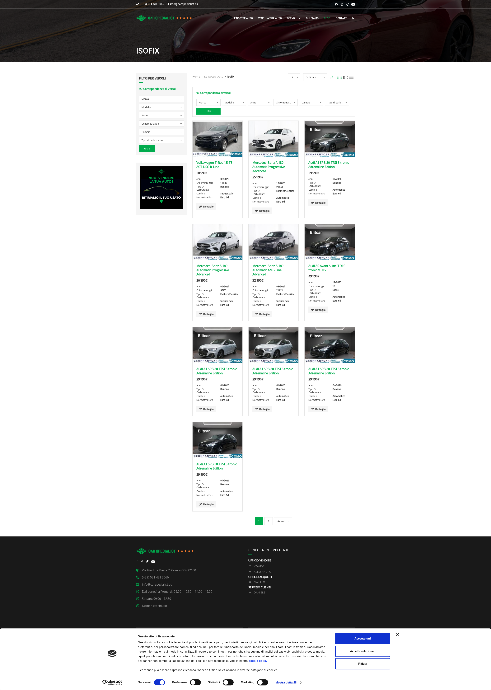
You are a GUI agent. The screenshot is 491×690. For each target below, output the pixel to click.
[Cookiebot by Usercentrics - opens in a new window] (112, 682)
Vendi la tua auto (270, 18)
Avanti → (283, 521)
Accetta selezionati (362, 651)
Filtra (147, 148)
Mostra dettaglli (286, 682)
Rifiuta (362, 663)
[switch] (195, 682)
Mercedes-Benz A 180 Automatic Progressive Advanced (268, 166)
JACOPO (258, 565)
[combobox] (161, 99)
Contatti (342, 18)
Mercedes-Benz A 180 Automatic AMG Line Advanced (267, 270)
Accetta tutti (362, 638)
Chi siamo (312, 18)
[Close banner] (397, 634)
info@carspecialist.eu (184, 4)
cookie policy (258, 660)
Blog (327, 18)
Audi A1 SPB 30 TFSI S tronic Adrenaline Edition (328, 164)
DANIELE (259, 592)
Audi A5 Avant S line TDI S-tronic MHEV (327, 268)
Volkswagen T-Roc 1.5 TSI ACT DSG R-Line (214, 164)
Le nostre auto (243, 18)
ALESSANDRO (262, 571)
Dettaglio (208, 206)
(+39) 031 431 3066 (152, 4)
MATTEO (259, 582)
